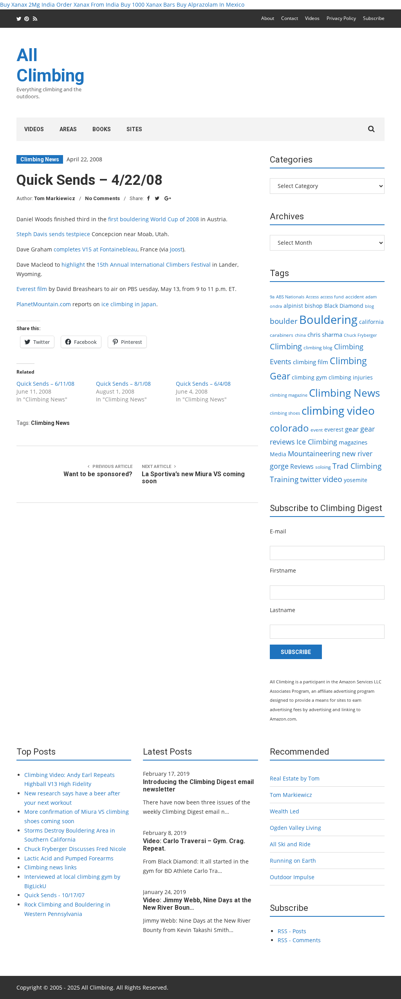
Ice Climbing (316, 441)
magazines (353, 442)
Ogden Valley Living (295, 827)
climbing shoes (285, 413)
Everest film (31, 289)
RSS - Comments (299, 940)
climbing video (338, 410)
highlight (73, 264)
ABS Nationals (290, 297)
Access (312, 297)
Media (278, 454)
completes (67, 249)
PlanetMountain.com (43, 304)
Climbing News (39, 159)
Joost (176, 249)
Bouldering (328, 319)
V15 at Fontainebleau (109, 249)
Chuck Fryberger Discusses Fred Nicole (75, 849)
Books (101, 129)
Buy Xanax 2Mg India (27, 4)
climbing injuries (351, 377)
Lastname (282, 610)
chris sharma (324, 334)
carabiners (281, 335)
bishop (314, 305)
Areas (68, 129)
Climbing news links (50, 867)
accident (354, 296)
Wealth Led (284, 811)
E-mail (278, 531)
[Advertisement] (242, 77)
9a (272, 297)
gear (352, 429)
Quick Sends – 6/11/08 (45, 383)
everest (333, 429)
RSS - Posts (292, 931)
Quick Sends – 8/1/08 (123, 383)
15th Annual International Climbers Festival (154, 264)
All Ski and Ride (290, 844)
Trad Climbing (356, 466)
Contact (289, 18)
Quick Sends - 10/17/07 (54, 895)
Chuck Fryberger (360, 335)
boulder (284, 321)
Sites (134, 129)
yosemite (355, 480)
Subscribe (374, 18)
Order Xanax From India (87, 4)
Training (284, 479)
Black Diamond (343, 305)
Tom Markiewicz (54, 198)
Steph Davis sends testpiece (53, 234)
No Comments (102, 198)
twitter (310, 479)
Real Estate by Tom (295, 778)
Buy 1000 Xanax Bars (148, 4)
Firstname (283, 570)
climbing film (310, 362)
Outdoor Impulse (292, 877)
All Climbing (50, 65)
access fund (332, 297)
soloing (323, 467)
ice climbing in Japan (128, 304)
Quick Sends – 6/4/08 (203, 383)
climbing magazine (288, 395)
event (317, 429)
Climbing (286, 346)
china (300, 335)
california (371, 321)
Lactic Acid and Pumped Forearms (69, 858)
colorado (289, 428)
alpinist (293, 305)
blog (369, 306)
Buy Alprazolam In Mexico (210, 4)
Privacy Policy (341, 18)
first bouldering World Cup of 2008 (153, 219)
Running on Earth (293, 860)
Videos (312, 18)
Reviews (302, 466)
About (267, 18)
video (332, 478)
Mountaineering (314, 453)
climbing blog (317, 347)
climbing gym (309, 377)
